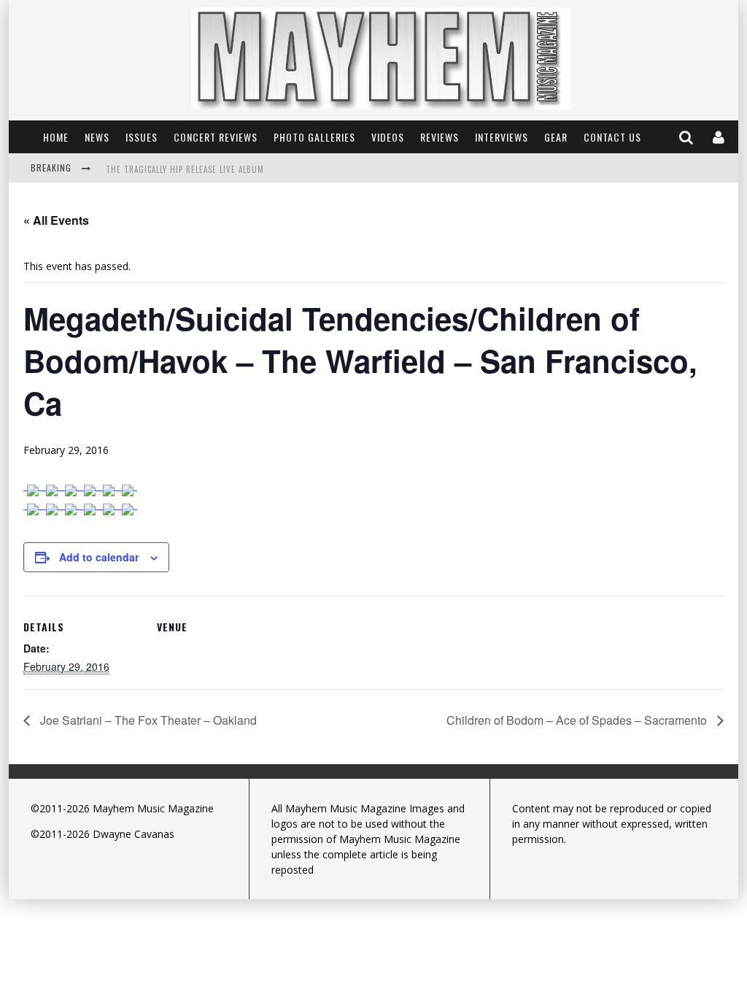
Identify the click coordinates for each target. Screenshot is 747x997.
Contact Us (612, 137)
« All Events (56, 220)
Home (56, 137)
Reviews (439, 137)
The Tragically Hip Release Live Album (185, 169)
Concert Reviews (216, 137)
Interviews (501, 137)
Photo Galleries (314, 137)
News (97, 137)
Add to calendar (99, 557)
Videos (387, 137)
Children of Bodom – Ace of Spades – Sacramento (578, 720)
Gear (556, 137)
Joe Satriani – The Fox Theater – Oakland (147, 720)
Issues (141, 137)
